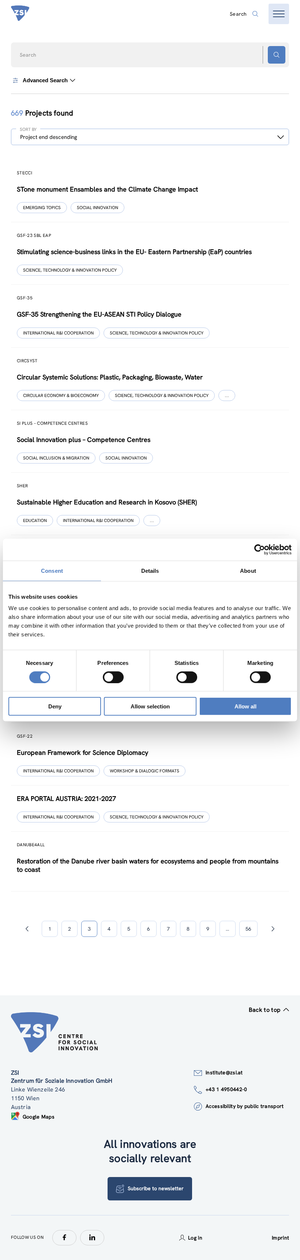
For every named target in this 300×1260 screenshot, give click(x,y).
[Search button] (276, 55)
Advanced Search (45, 80)
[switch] (113, 677)
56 (248, 929)
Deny (54, 706)
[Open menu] (279, 14)
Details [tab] (150, 570)
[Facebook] (64, 1237)
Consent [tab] (52, 570)
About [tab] (248, 570)
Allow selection (150, 706)
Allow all (245, 706)
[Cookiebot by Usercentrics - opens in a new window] (260, 549)
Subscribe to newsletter (156, 1188)
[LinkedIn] (92, 1237)
